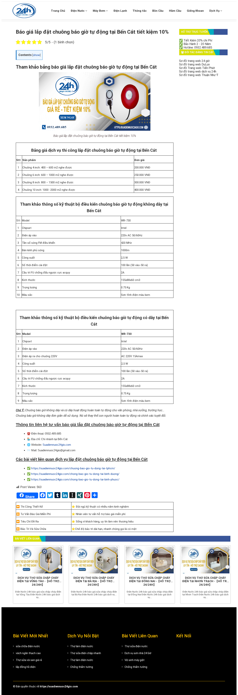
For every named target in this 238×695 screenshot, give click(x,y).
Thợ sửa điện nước (136, 646)
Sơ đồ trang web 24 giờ (194, 61)
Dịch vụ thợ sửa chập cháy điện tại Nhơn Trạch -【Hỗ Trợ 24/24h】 (205, 581)
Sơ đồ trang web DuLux (194, 64)
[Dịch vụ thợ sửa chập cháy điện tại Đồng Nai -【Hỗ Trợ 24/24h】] (150, 560)
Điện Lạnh (120, 10)
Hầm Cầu (175, 10)
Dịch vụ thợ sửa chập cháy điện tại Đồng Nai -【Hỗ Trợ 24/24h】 (150, 581)
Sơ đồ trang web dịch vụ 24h (197, 71)
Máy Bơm (99, 10)
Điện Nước (78, 10)
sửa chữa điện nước (28, 646)
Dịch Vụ (214, 10)
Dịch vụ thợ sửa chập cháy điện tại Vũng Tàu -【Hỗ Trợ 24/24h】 (38, 581)
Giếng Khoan (195, 10)
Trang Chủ (58, 10)
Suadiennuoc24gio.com (57, 444)
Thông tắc (140, 10)
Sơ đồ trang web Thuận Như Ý (198, 75)
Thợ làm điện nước (81, 646)
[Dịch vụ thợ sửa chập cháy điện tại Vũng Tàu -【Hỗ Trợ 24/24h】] (38, 560)
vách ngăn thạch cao (28, 653)
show (36, 55)
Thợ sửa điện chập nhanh (85, 653)
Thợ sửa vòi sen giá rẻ (29, 660)
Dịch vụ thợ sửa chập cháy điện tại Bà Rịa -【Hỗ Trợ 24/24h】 (93, 581)
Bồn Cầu (157, 10)
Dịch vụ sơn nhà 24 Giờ (138, 653)
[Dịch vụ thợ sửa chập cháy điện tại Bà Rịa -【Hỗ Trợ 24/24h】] (94, 560)
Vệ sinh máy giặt (134, 660)
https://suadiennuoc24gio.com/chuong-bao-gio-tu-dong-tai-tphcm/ (73, 468)
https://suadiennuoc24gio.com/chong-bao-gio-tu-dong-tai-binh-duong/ (75, 474)
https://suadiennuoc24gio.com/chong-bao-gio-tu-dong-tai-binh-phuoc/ (75, 479)
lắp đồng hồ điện (26, 666)
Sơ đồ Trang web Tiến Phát (197, 68)
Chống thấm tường (81, 666)
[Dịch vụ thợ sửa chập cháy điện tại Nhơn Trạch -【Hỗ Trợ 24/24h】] (205, 560)
